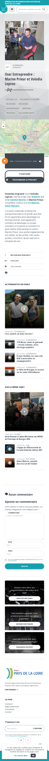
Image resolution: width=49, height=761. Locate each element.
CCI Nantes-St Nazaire (30, 99)
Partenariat (11, 689)
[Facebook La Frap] (28, 740)
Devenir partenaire (24, 624)
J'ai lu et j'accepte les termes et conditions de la (25, 560)
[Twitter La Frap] (21, 740)
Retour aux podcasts (20, 255)
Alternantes (18, 65)
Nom (10, 542)
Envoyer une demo (24, 598)
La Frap (17, 434)
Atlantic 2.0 (12, 99)
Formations (9, 709)
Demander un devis (24, 647)
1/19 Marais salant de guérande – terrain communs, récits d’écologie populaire (30, 345)
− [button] (3, 126)
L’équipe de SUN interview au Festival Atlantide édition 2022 (29, 448)
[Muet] (40, 161)
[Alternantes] (8, 69)
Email (10, 551)
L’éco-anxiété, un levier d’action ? (19, 333)
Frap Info (27, 108)
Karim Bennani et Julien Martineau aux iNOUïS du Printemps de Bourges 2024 (24, 437)
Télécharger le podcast (24, 180)
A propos (9, 704)
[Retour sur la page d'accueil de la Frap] (4, 9)
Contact (8, 712)
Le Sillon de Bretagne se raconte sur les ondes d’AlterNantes (30, 371)
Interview (11, 113)
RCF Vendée (30, 459)
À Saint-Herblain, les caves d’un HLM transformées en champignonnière (30, 358)
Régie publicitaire (12, 706)
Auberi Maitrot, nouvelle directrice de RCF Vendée (27, 462)
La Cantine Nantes (27, 113)
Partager (25, 174)
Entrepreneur (13, 108)
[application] (24, 160)
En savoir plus (21, 755)
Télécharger (16, 266)
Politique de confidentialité (18, 736)
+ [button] (3, 122)
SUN (27, 445)
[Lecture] (5, 161)
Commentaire (14, 513)
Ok (33, 755)
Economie (11, 104)
